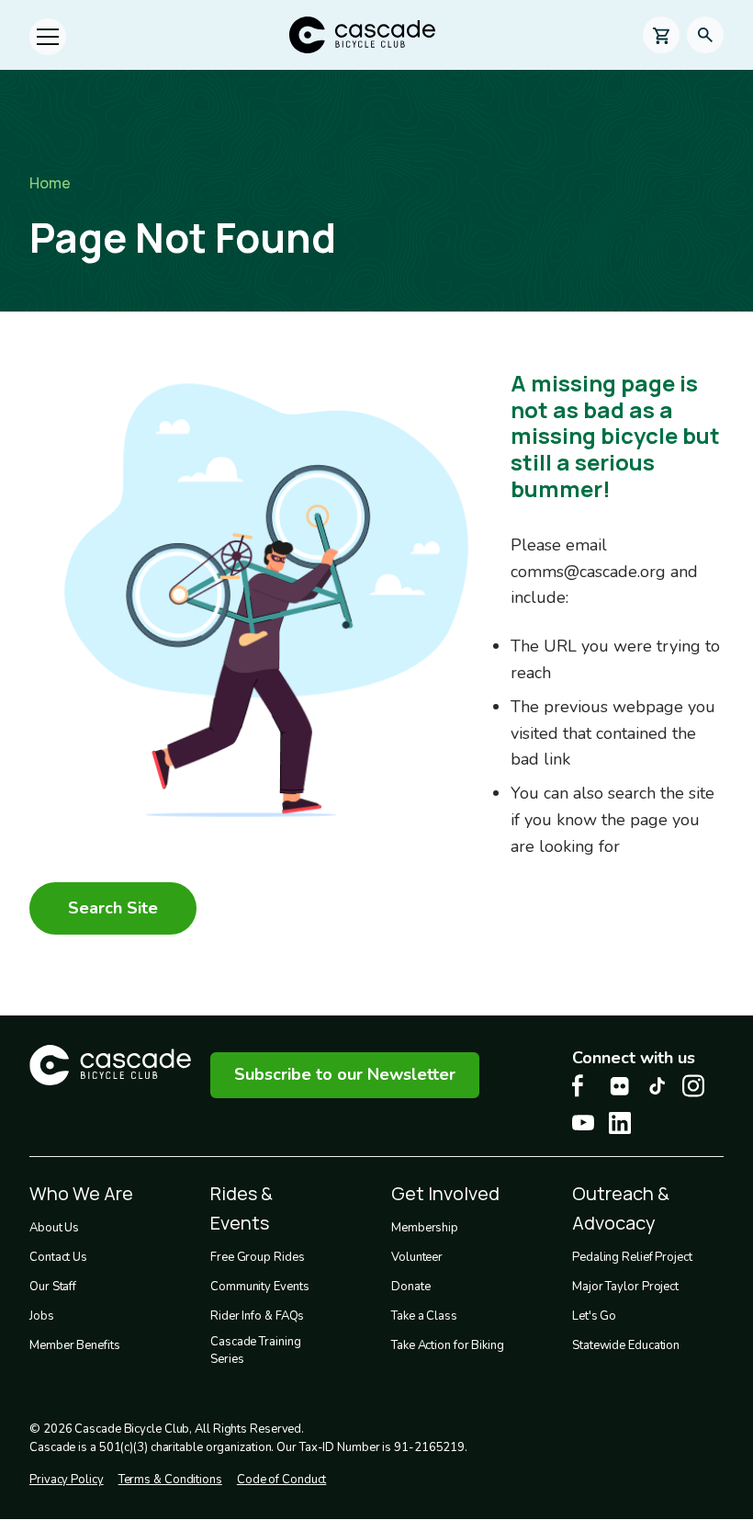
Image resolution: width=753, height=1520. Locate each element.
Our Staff (52, 1286)
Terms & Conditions (170, 1479)
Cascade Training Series (255, 1350)
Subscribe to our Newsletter (344, 1074)
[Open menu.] (47, 36)
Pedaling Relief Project (632, 1257)
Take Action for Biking (447, 1345)
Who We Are (81, 1193)
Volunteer (417, 1257)
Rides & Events (241, 1208)
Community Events (259, 1286)
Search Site (113, 908)
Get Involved (445, 1193)
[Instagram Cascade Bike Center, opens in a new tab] (693, 1085)
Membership (424, 1227)
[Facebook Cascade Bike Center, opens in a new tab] (583, 1085)
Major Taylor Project (625, 1286)
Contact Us (58, 1257)
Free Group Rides (257, 1257)
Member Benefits (74, 1345)
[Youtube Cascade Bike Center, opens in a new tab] (583, 1122)
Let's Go (594, 1316)
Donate (410, 1286)
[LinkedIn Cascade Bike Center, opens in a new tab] (620, 1123)
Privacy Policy (66, 1479)
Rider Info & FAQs (257, 1316)
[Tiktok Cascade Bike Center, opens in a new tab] (657, 1085)
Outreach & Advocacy (620, 1208)
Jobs (41, 1316)
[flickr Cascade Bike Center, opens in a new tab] (620, 1086)
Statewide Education (626, 1345)
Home (50, 183)
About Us (54, 1227)
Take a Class (424, 1316)
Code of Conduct (282, 1479)
